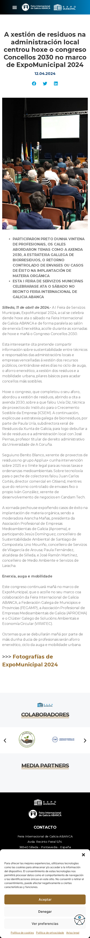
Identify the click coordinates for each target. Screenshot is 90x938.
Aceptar (45, 899)
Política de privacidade (50, 932)
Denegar (45, 911)
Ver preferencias (45, 924)
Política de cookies (22, 932)
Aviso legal (72, 932)
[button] (83, 855)
